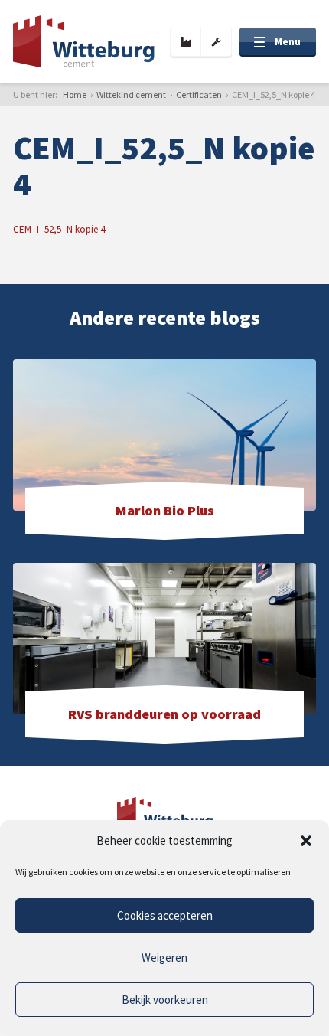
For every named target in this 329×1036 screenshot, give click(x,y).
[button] (306, 840)
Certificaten (199, 94)
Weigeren (164, 957)
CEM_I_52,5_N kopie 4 (59, 229)
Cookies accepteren (165, 915)
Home (74, 94)
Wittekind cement (131, 94)
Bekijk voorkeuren (165, 999)
